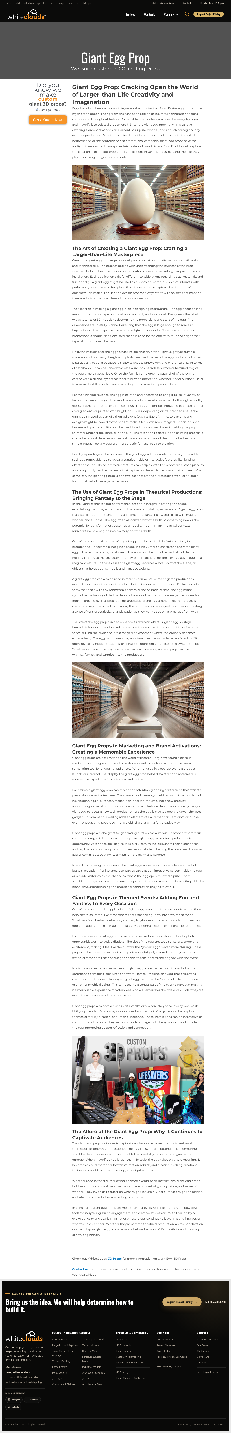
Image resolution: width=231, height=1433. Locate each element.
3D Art (85, 1378)
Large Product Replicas (65, 1345)
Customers (203, 1351)
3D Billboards (123, 1345)
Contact (187, 3)
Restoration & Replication (129, 1362)
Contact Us (203, 1356)
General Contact (202, 1424)
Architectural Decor (93, 1384)
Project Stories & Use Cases (172, 1356)
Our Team (202, 1345)
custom (48, 99)
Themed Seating (61, 1361)
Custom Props (59, 1339)
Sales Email (220, 1424)
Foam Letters (123, 1351)
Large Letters (59, 1367)
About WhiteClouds (208, 1339)
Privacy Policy (184, 1424)
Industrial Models (91, 1367)
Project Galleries (166, 1345)
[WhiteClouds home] (24, 1336)
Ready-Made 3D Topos (212, 3)
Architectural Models (93, 1372)
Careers (201, 1362)
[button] (136, 14)
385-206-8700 (13, 1367)
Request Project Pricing (182, 1302)
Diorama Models (91, 1351)
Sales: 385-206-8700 (163, 3)
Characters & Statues (63, 1384)
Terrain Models (90, 1345)
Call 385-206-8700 (215, 1302)
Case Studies (164, 1351)
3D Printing (122, 1372)
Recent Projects (165, 1339)
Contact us (80, 1269)
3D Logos (57, 1378)
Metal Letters (59, 1372)
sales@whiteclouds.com (18, 1372)
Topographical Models (94, 1339)
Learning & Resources (209, 1372)
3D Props (115, 1258)
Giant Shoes (122, 1339)
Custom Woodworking (128, 1356)
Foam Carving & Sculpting (130, 1378)
